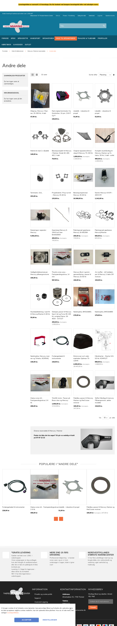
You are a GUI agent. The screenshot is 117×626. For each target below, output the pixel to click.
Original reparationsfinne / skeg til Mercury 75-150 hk (83, 152)
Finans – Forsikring (69, 16)
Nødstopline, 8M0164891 (82, 312)
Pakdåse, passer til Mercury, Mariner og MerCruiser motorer (83, 400)
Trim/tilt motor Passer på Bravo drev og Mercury (61, 399)
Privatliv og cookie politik (43, 594)
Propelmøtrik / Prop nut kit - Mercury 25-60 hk (61, 194)
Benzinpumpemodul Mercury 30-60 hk (80, 194)
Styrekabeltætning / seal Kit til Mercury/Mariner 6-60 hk (40, 313)
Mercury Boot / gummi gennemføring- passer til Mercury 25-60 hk (82, 274)
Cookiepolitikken (13, 613)
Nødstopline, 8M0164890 (104, 312)
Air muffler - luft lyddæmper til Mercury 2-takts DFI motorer (104, 274)
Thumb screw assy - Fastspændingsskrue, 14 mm (60, 274)
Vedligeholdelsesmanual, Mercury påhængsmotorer (39, 273)
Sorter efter (93, 75)
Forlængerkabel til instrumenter (58, 357)
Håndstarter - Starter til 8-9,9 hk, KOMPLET (104, 357)
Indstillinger (50, 620)
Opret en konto (110, 16)
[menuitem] (5, 38)
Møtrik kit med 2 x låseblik (39, 151)
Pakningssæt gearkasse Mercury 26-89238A (81, 231)
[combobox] (82, 25)
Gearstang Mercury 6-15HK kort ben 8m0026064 (60, 232)
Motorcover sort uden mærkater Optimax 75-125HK (81, 358)
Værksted (91, 16)
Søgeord (38, 598)
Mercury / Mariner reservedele (37, 51)
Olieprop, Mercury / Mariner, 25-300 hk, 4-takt (39, 112)
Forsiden (5, 51)
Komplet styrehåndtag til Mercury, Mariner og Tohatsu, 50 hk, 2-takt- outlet (104, 153)
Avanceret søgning (41, 602)
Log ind (100, 16)
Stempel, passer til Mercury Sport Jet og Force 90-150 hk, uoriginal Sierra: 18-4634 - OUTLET (61, 315)
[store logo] (16, 26)
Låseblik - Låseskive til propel (68, 507)
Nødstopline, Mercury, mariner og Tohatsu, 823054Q (40, 357)
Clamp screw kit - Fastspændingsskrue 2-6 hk (39, 400)
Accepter (26, 620)
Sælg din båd (82, 16)
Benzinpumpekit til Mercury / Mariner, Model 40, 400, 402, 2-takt (61, 153)
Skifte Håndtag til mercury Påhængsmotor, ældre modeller (104, 400)
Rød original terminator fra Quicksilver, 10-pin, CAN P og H (61, 113)
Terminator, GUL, (36, 193)
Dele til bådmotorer (18, 51)
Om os (58, 16)
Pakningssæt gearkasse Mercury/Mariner (103, 231)
